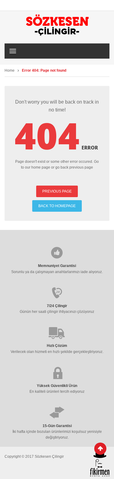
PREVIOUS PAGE (57, 191)
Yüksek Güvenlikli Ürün (57, 386)
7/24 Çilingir (57, 306)
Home (10, 70)
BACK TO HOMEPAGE (57, 206)
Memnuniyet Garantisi (57, 266)
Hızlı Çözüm (57, 346)
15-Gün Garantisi (57, 426)
